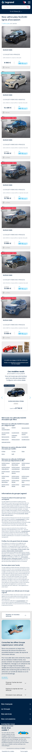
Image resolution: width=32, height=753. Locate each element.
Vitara (23, 451)
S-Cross (13, 451)
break (3, 515)
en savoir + (5, 677)
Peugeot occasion (6, 555)
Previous (2, 397)
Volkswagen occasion (17, 558)
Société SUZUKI (25, 439)
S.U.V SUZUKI (25, 437)
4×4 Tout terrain (20, 513)
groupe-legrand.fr (20, 519)
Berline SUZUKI (5, 437)
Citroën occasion (22, 549)
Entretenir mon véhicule (14, 695)
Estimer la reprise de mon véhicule (14, 689)
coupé (11, 515)
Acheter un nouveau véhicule (13, 615)
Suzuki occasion (19, 550)
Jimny (3, 454)
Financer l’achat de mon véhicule (14, 683)
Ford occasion (13, 549)
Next (30, 397)
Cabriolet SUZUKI (6, 442)
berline (26, 513)
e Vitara (3, 451)
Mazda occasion (10, 550)
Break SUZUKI (5, 439)
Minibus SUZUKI (16, 439)
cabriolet (7, 515)
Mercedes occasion (6, 558)
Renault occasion (25, 553)
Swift (13, 454)
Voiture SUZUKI (25, 428)
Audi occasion (24, 556)
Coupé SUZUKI (15, 432)
